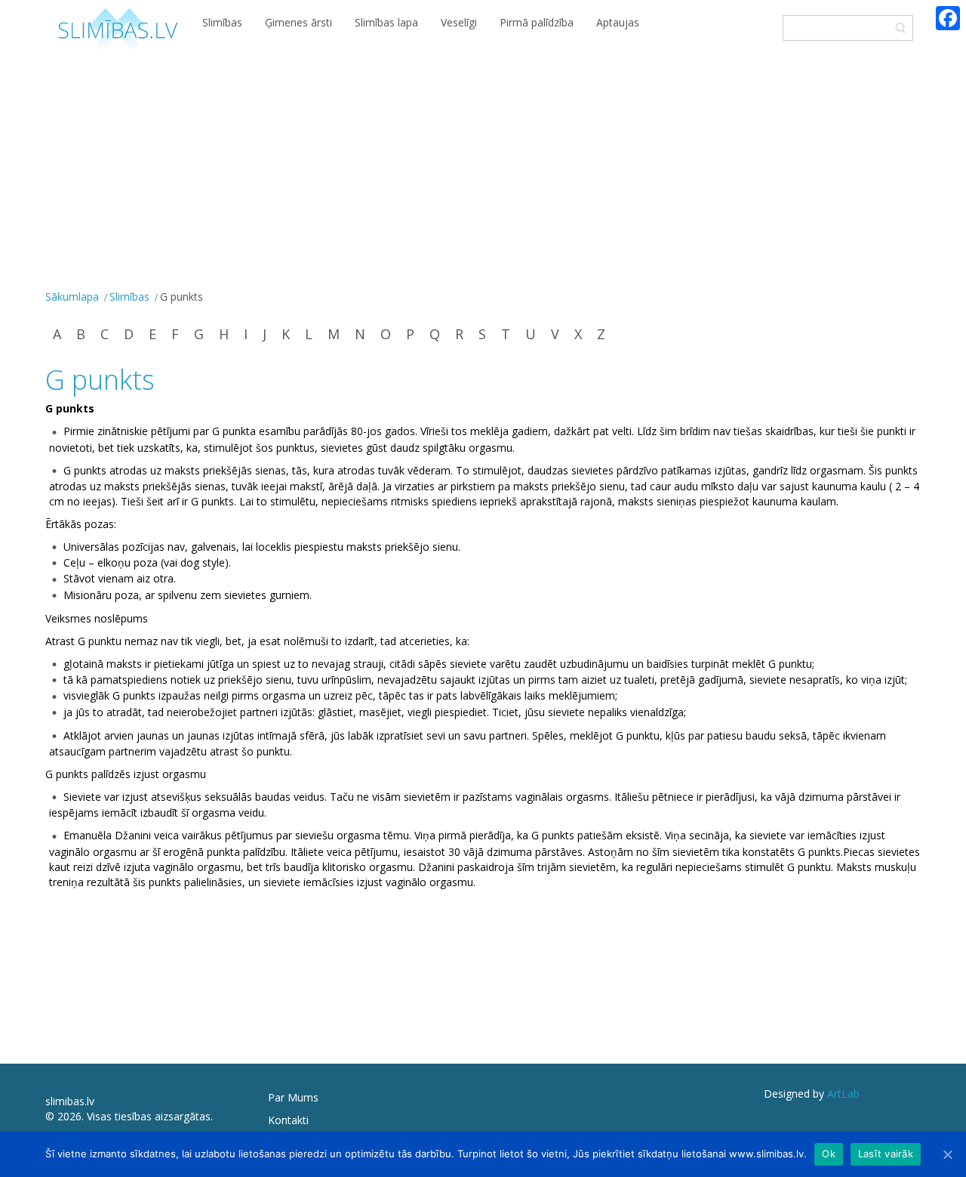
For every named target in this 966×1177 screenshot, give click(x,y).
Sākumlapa (72, 296)
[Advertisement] (483, 172)
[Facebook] (948, 18)
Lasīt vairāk (885, 1154)
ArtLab (843, 1093)
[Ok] (947, 1154)
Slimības (129, 296)
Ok (828, 1154)
